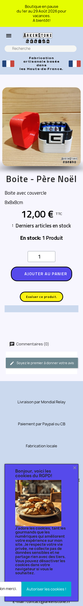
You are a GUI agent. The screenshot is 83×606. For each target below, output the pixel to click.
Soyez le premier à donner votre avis (45, 363)
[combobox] (41, 49)
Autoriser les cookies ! (46, 589)
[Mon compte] (76, 37)
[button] (9, 36)
